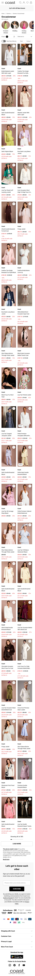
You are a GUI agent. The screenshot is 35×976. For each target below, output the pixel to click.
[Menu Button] (2, 2)
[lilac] (18, 146)
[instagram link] (10, 965)
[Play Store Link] (17, 957)
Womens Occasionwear (18, 13)
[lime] (2, 146)
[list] (8, 135)
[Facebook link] (19, 965)
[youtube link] (24, 965)
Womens (8, 13)
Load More (17, 843)
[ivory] (2, 622)
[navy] (4, 622)
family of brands (8, 898)
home (2, 13)
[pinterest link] (14, 965)
